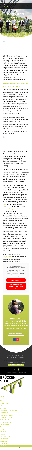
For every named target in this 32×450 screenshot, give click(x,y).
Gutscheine (3, 443)
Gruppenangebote (6, 422)
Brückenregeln (12, 357)
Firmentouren (4, 427)
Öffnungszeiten (5, 401)
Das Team (3, 441)
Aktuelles (15, 355)
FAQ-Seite (22, 328)
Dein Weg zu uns (5, 436)
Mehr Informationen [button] (16, 276)
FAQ (25, 360)
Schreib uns (4, 439)
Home (8, 355)
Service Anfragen (16, 334)
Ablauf (2, 398)
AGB (22, 355)
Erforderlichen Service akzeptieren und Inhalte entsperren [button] (16, 286)
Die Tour (2, 396)
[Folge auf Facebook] (14, 339)
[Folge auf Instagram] (17, 339)
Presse (21, 357)
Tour (4, 204)
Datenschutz (8, 360)
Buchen (3, 446)
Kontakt (23, 362)
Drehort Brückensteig (7, 420)
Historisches (4, 413)
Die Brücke (3, 408)
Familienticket (4, 424)
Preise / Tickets (5, 403)
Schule (2, 429)
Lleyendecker (7, 257)
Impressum (18, 360)
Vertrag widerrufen (16, 365)
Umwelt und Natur (6, 417)
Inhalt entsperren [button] (16, 280)
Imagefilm (12, 209)
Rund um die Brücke (6, 415)
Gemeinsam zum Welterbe (8, 410)
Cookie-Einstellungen (11, 362)
